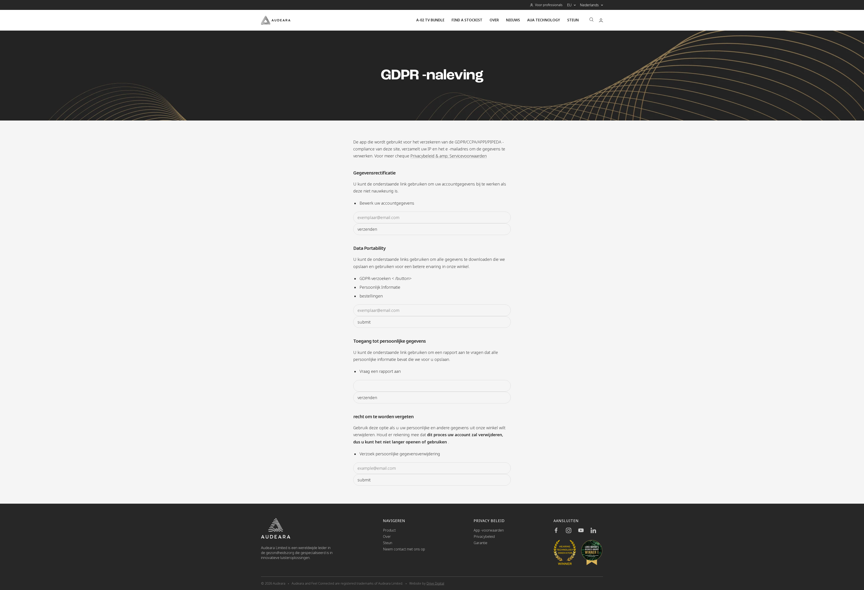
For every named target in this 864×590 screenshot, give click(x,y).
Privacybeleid (484, 536)
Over (494, 20)
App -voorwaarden (489, 530)
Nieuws (513, 20)
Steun (573, 20)
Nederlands (589, 4)
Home (265, 128)
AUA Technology (543, 20)
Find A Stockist (467, 20)
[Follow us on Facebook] (560, 530)
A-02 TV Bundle (430, 20)
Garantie (480, 542)
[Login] (601, 20)
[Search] (592, 20)
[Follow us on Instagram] (572, 530)
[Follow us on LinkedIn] (597, 530)
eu (569, 4)
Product (389, 530)
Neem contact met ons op (404, 549)
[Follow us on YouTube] (584, 530)
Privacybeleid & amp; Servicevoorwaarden (448, 156)
